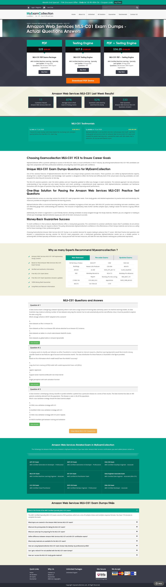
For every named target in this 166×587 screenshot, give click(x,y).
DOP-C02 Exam (72, 485)
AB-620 (76, 270)
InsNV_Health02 (126, 270)
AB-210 (76, 284)
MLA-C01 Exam (35, 474)
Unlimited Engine (71, 572)
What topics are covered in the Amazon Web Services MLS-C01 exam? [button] (50, 522)
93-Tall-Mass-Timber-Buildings (76, 264)
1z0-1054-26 (93, 284)
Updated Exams (125, 258)
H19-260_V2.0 (93, 280)
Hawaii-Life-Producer (93, 266)
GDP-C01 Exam (72, 462)
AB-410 (126, 266)
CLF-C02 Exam (34, 485)
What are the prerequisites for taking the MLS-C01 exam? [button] (46, 527)
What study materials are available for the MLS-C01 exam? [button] (47, 541)
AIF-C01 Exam (71, 474)
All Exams (33, 577)
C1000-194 (76, 280)
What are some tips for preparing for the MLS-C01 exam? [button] (46, 532)
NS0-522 (126, 263)
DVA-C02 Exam (109, 485)
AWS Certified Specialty (55, 23)
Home (74, 14)
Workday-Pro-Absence (126, 273)
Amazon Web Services (39, 23)
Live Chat (50, 7)
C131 (109, 284)
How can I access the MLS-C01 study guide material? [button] (45, 555)
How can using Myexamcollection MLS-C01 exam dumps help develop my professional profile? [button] (58, 546)
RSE (76, 273)
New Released (77, 258)
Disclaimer (33, 579)
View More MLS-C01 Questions (83, 431)
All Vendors (101, 14)
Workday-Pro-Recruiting (109, 277)
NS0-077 (93, 263)
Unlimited (91, 14)
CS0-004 (109, 266)
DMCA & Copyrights (54, 579)
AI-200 (93, 270)
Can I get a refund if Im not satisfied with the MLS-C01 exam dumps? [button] (50, 550)
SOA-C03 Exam (109, 462)
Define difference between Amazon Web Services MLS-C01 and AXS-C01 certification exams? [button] (58, 536)
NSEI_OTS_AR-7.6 (109, 270)
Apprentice (109, 280)
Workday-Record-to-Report (92, 275)
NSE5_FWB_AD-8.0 (126, 280)
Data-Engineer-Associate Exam (115, 474)
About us (51, 575)
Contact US (134, 14)
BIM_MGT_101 (126, 277)
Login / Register (36, 7)
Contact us (51, 572)
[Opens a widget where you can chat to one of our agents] (159, 583)
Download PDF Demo (83, 80)
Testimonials (123, 14)
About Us (82, 14)
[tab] (83, 510)
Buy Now (44, 72)
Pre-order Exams (101, 258)
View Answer (34, 343)
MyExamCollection (40, 14)
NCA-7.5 (109, 273)
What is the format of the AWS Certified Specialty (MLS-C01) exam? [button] (49, 510)
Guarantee (112, 14)
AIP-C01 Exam (34, 462)
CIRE (109, 263)
